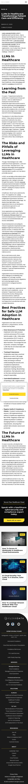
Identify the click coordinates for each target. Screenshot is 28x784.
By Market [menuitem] (14, 692)
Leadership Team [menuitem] (14, 751)
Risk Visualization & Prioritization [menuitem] (14, 708)
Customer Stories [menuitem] (14, 742)
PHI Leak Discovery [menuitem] (14, 653)
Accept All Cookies (14, 394)
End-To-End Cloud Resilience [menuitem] (14, 684)
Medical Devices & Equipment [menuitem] (14, 697)
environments (17, 113)
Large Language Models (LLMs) (10, 33)
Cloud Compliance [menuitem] (14, 669)
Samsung (22, 182)
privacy (20, 82)
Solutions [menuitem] (14, 688)
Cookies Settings (14, 398)
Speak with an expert (14, 520)
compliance (11, 84)
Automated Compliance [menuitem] (14, 641)
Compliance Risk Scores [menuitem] (14, 649)
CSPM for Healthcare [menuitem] (14, 631)
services (7, 78)
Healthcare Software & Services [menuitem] (14, 695)
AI (6, 9)
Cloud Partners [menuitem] (14, 758)
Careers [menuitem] (14, 753)
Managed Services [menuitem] (14, 666)
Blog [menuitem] (14, 734)
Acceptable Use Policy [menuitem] (14, 779)
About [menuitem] (14, 746)
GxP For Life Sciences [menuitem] (14, 720)
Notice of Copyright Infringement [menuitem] (14, 776)
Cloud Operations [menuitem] (14, 673)
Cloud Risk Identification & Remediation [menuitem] (14, 645)
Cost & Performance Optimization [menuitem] (14, 713)
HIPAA (19, 194)
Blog (3, 9)
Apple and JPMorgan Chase (11, 215)
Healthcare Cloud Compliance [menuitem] (14, 715)
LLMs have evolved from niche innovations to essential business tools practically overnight (13, 42)
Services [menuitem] (14, 662)
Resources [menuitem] (14, 728)
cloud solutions (20, 105)
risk (5, 162)
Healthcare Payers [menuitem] (14, 702)
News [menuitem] (14, 755)
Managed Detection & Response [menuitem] (14, 671)
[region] (14, 392)
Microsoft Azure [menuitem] (14, 760)
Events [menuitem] (14, 739)
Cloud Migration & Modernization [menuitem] (14, 680)
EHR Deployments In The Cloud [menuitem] (14, 722)
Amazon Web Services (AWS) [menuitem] (14, 762)
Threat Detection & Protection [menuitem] (14, 711)
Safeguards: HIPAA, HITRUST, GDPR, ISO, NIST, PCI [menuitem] (14, 636)
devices (19, 78)
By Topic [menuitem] (14, 706)
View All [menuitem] (14, 732)
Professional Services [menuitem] (14, 677)
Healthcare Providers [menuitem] (14, 700)
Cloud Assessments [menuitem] (14, 682)
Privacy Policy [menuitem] (14, 774)
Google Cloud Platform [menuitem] (14, 765)
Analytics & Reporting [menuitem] (14, 718)
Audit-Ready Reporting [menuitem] (14, 657)
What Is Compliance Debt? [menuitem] (14, 737)
